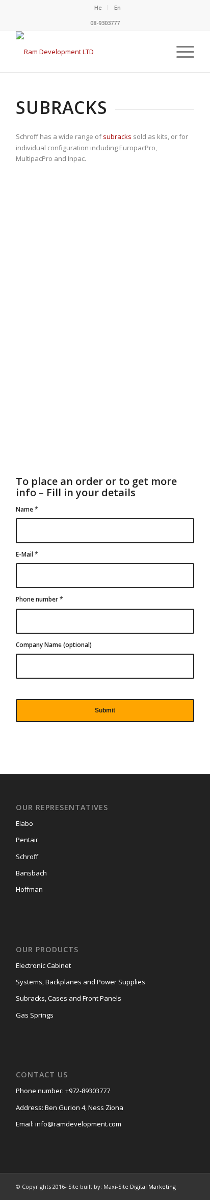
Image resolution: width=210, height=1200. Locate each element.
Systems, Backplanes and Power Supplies (80, 981)
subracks (118, 136)
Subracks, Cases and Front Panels (68, 998)
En (117, 7)
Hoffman (29, 889)
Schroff (27, 856)
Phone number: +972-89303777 (63, 1090)
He (98, 7)
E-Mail (27, 554)
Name (27, 509)
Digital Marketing (153, 1186)
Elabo (24, 823)
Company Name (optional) (54, 644)
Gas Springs (35, 1015)
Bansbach (31, 873)
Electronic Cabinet (43, 965)
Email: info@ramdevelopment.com (68, 1123)
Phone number (39, 599)
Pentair (27, 839)
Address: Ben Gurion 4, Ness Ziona (69, 1107)
